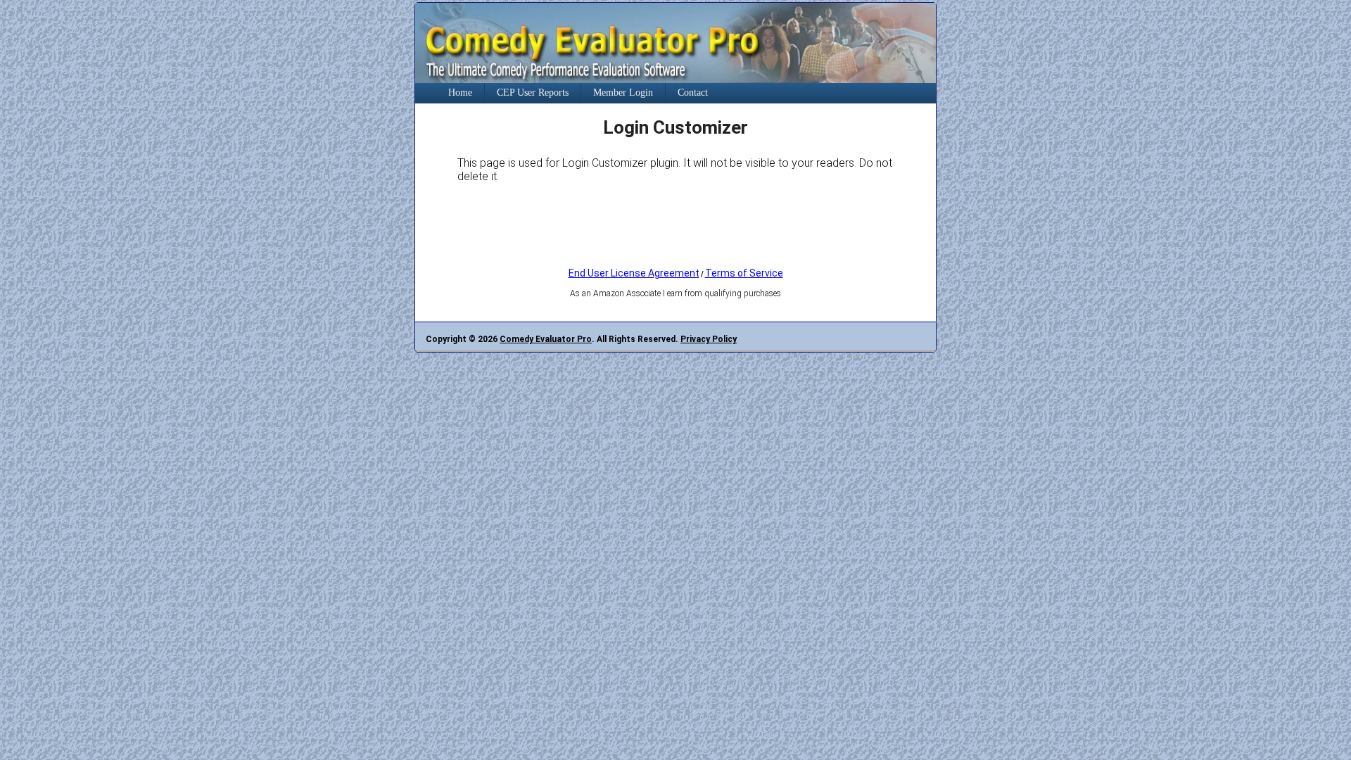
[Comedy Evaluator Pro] (675, 79)
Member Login (623, 92)
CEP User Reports (533, 92)
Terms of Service (744, 273)
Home (460, 92)
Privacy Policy (708, 339)
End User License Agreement (634, 273)
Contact (693, 92)
